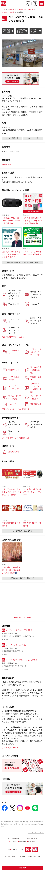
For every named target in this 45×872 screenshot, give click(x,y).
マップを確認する (11, 138)
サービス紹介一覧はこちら (22, 531)
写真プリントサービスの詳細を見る (16, 409)
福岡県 (4, 12)
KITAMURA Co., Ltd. (18, 856)
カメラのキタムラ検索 (25, 9)
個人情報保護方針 (14, 838)
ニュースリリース (30, 838)
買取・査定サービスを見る (13, 337)
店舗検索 (28, 1)
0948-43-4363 (7, 164)
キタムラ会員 (35, 2)
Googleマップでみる (22, 617)
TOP (3, 9)
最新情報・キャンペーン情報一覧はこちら (22, 262)
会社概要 (13, 841)
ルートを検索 (33, 138)
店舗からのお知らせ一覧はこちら (22, 578)
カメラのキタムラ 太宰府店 (16, 645)
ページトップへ (37, 832)
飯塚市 (11, 12)
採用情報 (22, 841)
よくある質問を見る (10, 747)
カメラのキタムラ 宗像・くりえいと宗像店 (21, 660)
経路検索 (22, 868)
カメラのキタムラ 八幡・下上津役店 (19, 630)
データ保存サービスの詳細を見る (16, 438)
